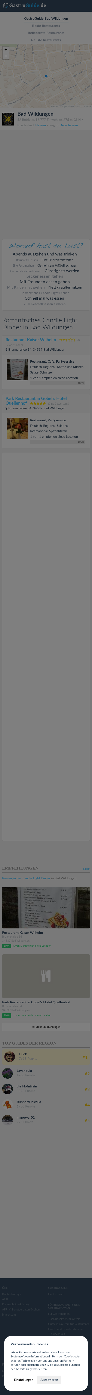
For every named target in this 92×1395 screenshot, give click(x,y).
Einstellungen (23, 1380)
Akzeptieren (49, 1380)
